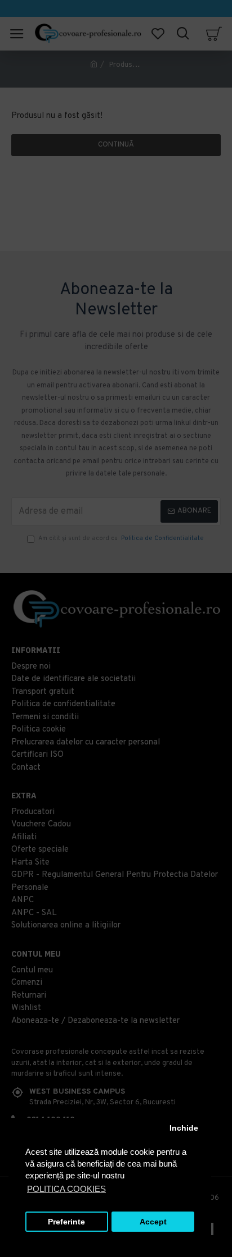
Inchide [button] (183, 1128)
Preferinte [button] (66, 1222)
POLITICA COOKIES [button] (66, 1189)
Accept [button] (153, 1222)
